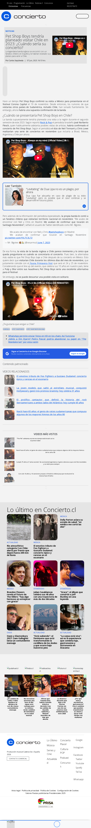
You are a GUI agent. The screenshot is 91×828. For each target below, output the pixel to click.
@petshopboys (56, 231)
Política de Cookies (48, 790)
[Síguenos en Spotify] (67, 16)
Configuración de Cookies (68, 790)
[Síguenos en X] (60, 16)
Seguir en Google (78, 354)
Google (78, 739)
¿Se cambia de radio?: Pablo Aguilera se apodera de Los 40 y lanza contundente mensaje (12, 704)
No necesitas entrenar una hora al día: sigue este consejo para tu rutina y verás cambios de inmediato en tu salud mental (29, 707)
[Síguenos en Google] (49, 16)
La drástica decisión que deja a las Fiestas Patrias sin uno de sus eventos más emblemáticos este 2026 (62, 706)
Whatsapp (78, 779)
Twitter (78, 759)
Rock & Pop (46, 122)
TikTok (78, 771)
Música (7, 329)
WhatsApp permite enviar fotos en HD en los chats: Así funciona (41, 335)
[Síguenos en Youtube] (63, 16)
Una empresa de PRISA (45, 801)
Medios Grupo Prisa (45, 806)
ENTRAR (70, 3)
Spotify (78, 767)
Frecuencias (26, 6)
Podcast (64, 757)
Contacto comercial (18, 759)
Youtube (79, 763)
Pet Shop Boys (18, 329)
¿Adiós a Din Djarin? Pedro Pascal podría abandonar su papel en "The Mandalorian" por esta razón (47, 340)
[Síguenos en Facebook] (56, 16)
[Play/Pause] (57, 824)
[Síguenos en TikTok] (71, 16)
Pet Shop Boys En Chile (36, 329)
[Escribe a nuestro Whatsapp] (74, 16)
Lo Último (30, 3)
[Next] (69, 824)
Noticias (38, 3)
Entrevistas (13, 6)
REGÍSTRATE (71, 6)
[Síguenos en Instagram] (53, 16)
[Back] (45, 824)
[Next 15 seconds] (63, 824)
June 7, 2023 (44, 242)
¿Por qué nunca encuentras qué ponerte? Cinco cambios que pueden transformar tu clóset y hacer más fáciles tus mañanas (78, 708)
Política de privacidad (30, 790)
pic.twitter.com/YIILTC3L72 (18, 237)
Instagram (78, 747)
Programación (19, 3)
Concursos (48, 3)
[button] (30, 820)
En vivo (9, 3)
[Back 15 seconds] (51, 824)
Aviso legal (16, 790)
